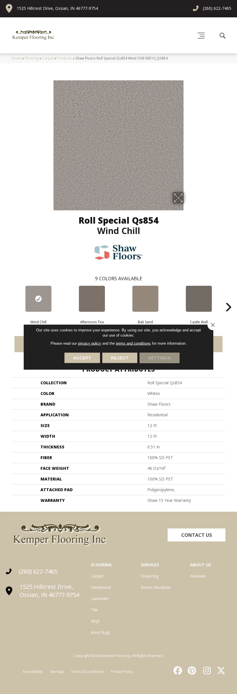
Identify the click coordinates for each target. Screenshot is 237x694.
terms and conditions (133, 343)
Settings (159, 358)
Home (16, 58)
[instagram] (205, 670)
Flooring (32, 58)
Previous (8, 298)
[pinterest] (191, 670)
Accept (82, 358)
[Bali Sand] (145, 298)
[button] (196, 534)
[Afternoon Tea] (91, 298)
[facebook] (177, 670)
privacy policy (89, 343)
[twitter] (220, 670)
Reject (120, 358)
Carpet (47, 58)
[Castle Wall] (198, 298)
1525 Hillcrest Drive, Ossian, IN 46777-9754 (57, 8)
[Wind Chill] (38, 298)
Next (228, 298)
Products (64, 58)
